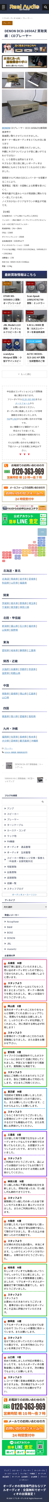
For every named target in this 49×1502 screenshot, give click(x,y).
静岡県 (23, 650)
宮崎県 (14, 740)
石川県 (23, 626)
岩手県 (23, 578)
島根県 (14, 693)
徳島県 (5, 716)
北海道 (5, 578)
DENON (7, 752)
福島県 (23, 582)
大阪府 (5, 669)
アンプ (10, 808)
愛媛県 (23, 716)
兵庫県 (14, 669)
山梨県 (5, 630)
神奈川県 (24, 607)
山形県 (14, 582)
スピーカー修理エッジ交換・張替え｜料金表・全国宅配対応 (26, 859)
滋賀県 (5, 673)
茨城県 (5, 603)
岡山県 (23, 693)
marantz (11, 949)
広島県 (32, 693)
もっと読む (26, 374)
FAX (8, 418)
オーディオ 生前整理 (18, 852)
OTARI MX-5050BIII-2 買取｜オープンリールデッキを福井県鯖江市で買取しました (12, 303)
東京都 (14, 607)
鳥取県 (5, 693)
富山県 (14, 626)
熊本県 (32, 736)
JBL (9, 943)
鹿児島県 (24, 740)
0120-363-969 (28, 399)
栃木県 (14, 603)
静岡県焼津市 (22, 752)
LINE (14, 418)
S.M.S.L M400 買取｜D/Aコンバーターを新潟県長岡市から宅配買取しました (36, 332)
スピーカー (13, 813)
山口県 (5, 697)
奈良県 (32, 669)
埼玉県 (32, 603)
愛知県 (5, 650)
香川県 (14, 716)
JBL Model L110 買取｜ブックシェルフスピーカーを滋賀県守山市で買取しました (12, 332)
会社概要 (34, 1477)
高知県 (32, 716)
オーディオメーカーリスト (24, 894)
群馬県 (23, 603)
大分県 (5, 740)
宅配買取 (11, 866)
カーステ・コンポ (16, 830)
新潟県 (5, 626)
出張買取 (11, 872)
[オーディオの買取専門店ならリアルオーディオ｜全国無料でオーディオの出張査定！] (24, 7)
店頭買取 (11, 877)
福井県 (32, 626)
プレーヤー (8, 748)
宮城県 (32, 578)
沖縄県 (34, 740)
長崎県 (23, 736)
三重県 (32, 650)
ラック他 (11, 835)
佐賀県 (14, 736)
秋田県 (5, 582)
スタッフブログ (15, 888)
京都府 (23, 669)
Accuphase (13, 921)
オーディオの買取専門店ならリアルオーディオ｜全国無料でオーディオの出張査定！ (24, 1490)
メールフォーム (22, 403)
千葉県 (5, 607)
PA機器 (11, 841)
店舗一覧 (11, 883)
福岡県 (5, 736)
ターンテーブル (15, 824)
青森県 (14, 578)
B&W (9, 927)
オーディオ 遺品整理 (18, 846)
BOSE (10, 932)
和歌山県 (15, 673)
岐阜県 (14, 650)
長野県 (14, 630)
